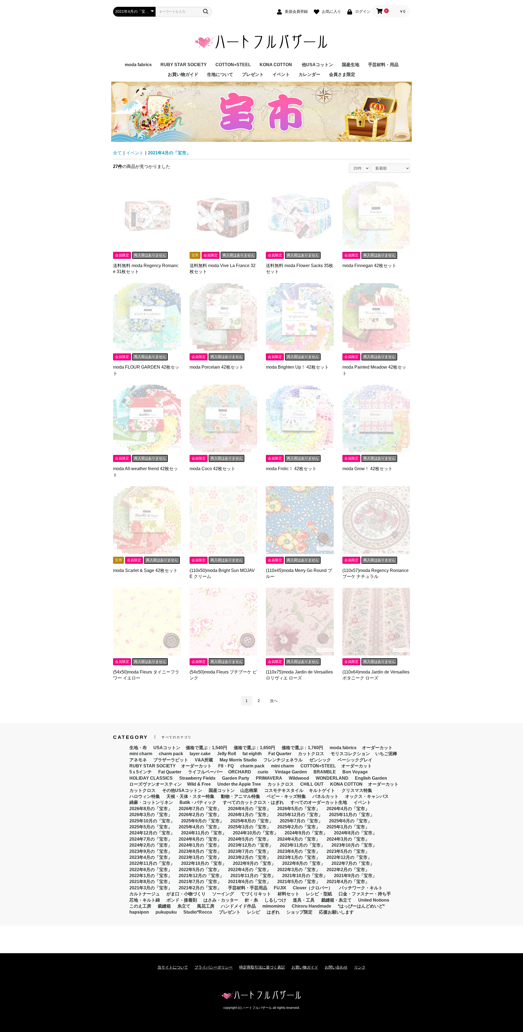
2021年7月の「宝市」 (200, 881)
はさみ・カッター (220, 900)
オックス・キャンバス (367, 796)
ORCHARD (239, 772)
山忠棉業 (249, 790)
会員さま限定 (342, 74)
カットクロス (311, 753)
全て (117, 153)
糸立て (183, 906)
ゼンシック (320, 760)
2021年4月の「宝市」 (169, 153)
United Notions (373, 900)
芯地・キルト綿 (144, 900)
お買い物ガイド (183, 74)
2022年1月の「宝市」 (150, 875)
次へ (274, 701)
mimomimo (273, 906)
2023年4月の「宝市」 (150, 857)
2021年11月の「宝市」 (253, 875)
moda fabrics (138, 64)
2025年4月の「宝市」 (200, 827)
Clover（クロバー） (313, 888)
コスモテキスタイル (283, 790)
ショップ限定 (299, 912)
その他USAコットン (182, 790)
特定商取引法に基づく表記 (262, 967)
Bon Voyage (355, 772)
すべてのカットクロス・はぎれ (253, 802)
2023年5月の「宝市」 (348, 851)
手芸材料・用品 (383, 64)
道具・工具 (304, 900)
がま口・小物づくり (186, 894)
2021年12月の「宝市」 (201, 875)
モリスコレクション (350, 753)
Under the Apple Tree (239, 784)
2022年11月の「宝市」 (152, 863)
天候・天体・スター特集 (190, 796)
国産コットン (222, 790)
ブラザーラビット (170, 760)
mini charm (140, 753)
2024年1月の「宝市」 (200, 845)
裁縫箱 (164, 906)
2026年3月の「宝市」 (150, 814)
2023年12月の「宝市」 (250, 845)
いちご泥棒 (386, 753)
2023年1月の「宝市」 (298, 857)
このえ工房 (140, 906)
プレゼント (253, 74)
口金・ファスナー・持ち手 (365, 894)
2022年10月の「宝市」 (203, 863)
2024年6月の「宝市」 (200, 839)
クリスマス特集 (357, 790)
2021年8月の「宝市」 (150, 881)
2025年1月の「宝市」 (348, 827)
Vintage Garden (291, 772)
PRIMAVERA (269, 778)
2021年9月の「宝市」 (355, 875)
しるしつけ (275, 900)
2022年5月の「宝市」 (200, 869)
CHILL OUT (312, 784)
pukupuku (166, 912)
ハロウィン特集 (144, 796)
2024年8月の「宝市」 (355, 833)
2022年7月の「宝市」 (353, 863)
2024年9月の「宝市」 (306, 833)
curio (263, 772)
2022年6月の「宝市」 (150, 869)
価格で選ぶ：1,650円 (254, 747)
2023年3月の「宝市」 (200, 857)
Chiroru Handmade (311, 906)
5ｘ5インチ (140, 772)
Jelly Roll (226, 753)
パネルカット (325, 796)
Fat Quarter (279, 753)
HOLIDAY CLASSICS (151, 778)
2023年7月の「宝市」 (249, 851)
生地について (220, 74)
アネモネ (138, 760)
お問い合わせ (336, 967)
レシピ (253, 912)
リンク (360, 967)
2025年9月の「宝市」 (202, 821)
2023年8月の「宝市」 (200, 851)
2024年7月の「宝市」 (150, 839)
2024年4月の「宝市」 (298, 839)
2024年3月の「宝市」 (348, 839)
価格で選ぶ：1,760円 (302, 747)
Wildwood (299, 778)
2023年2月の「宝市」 (249, 857)
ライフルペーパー (205, 772)
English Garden (371, 778)
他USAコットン (317, 64)
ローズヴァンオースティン (155, 784)
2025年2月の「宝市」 (298, 827)
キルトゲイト (322, 790)
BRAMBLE (325, 772)
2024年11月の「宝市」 (203, 833)
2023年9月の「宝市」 (150, 851)
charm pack (171, 753)
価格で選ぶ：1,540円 (206, 747)
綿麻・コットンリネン (151, 802)
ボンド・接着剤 (181, 900)
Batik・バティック (198, 802)
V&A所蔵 (204, 760)
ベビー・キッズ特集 (286, 796)
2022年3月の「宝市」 (298, 869)
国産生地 (350, 64)
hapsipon (139, 912)
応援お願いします (336, 912)
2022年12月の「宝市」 (349, 857)
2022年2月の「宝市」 (348, 869)
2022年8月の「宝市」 (303, 863)
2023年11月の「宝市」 (302, 845)
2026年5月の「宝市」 (298, 808)
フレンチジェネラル (283, 760)
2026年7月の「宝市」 (200, 808)
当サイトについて (172, 967)
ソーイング (223, 894)
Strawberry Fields (197, 778)
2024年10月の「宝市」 (255, 833)
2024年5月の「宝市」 (249, 839)
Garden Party (235, 778)
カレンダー (309, 74)
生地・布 (138, 747)
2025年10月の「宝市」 (152, 821)
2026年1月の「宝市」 (249, 814)
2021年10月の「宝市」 (304, 875)
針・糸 (251, 900)
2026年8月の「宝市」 (150, 808)
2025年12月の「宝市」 (300, 814)
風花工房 (205, 906)
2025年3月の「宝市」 (249, 827)
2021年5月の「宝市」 (298, 881)
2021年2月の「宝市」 (200, 888)
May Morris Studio (238, 760)
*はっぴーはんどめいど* (361, 906)
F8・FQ (226, 766)
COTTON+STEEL (233, 64)
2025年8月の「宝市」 (251, 821)
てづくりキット (256, 894)
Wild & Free (199, 784)
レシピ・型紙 (319, 894)
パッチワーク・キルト (361, 888)
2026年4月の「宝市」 (348, 808)
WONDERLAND (332, 778)
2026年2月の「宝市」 (200, 814)
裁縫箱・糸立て (336, 900)
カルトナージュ (144, 894)
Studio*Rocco (197, 912)
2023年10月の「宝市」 (354, 845)
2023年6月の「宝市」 (298, 851)
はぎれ (273, 912)
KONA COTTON (276, 64)
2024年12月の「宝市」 (152, 833)
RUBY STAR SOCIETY (183, 64)
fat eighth (252, 753)
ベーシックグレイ (354, 760)
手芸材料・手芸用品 (247, 888)
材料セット (288, 894)
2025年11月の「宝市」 (351, 814)
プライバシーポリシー (213, 967)
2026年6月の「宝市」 (249, 808)
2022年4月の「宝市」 (249, 869)
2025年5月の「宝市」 (150, 827)
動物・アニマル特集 (240, 796)
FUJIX (280, 888)
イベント (281, 74)
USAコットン (166, 747)
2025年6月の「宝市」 (350, 821)
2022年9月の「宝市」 (254, 863)
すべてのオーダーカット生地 (318, 802)
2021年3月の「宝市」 (150, 888)
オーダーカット (377, 747)
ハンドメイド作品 (238, 906)
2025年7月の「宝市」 (301, 821)
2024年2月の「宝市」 (150, 845)
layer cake (200, 753)
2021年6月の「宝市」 (249, 881)
